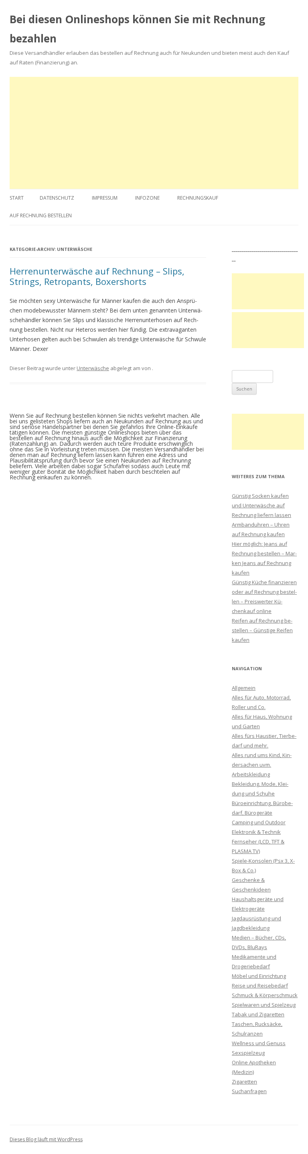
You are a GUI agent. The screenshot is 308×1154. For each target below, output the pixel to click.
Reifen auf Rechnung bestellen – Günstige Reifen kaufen (262, 630)
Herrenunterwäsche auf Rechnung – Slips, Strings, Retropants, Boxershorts (97, 276)
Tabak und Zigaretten (258, 1014)
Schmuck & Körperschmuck (265, 995)
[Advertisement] (154, 133)
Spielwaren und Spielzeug (264, 1004)
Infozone (147, 197)
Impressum (105, 197)
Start (17, 197)
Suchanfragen (249, 1091)
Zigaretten (244, 1081)
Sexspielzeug (248, 1052)
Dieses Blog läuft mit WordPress (46, 1139)
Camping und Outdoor (259, 822)
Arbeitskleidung (251, 774)
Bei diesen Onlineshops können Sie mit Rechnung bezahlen (137, 29)
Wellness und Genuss (259, 1043)
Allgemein (243, 687)
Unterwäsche (93, 368)
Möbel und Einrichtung (259, 976)
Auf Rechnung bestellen (41, 215)
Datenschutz (57, 197)
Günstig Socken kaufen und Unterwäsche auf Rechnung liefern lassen (261, 505)
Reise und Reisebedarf (260, 985)
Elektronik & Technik (256, 831)
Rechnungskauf (197, 197)
